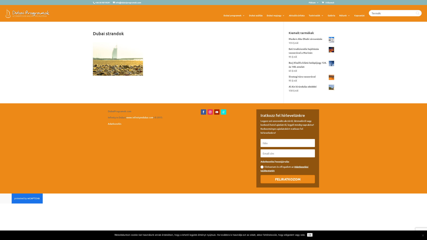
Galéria (331, 15)
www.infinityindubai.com (139, 117)
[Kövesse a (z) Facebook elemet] (203, 112)
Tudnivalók (314, 15)
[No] (422, 235)
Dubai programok (233, 15)
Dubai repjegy (274, 15)
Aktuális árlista (297, 15)
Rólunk (343, 15)
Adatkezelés (114, 123)
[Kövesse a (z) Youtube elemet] (217, 112)
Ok (309, 235)
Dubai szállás (256, 15)
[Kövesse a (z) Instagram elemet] (210, 112)
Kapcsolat (359, 15)
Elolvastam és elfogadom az (284, 168)
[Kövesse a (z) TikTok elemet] (223, 112)
